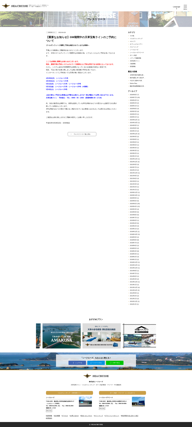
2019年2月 (133, 226)
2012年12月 (134, 287)
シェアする (78, 363)
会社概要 (57, 416)
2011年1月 (133, 304)
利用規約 (49, 418)
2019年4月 (133, 223)
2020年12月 (134, 192)
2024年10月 (134, 122)
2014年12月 (134, 268)
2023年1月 (133, 156)
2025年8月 (133, 108)
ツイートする (97, 363)
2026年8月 (133, 94)
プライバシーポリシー (112, 416)
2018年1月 (133, 259)
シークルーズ (134, 49)
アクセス (65, 416)
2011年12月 (133, 301)
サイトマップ (98, 416)
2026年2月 (133, 103)
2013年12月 (134, 282)
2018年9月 (133, 237)
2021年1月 (133, 189)
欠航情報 (133, 63)
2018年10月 (134, 234)
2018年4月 (133, 251)
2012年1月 (133, 298)
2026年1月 (133, 105)
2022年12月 (134, 159)
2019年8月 (133, 214)
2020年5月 (133, 203)
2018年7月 (133, 242)
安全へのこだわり (86, 416)
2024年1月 (133, 131)
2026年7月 (133, 97)
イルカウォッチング (136, 38)
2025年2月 (133, 114)
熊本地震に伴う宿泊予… (137, 77)
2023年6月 (133, 142)
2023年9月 (133, 136)
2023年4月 (133, 147)
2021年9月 (133, 175)
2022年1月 (133, 170)
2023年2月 (133, 153)
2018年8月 (133, 240)
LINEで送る (116, 363)
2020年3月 (133, 209)
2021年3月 (133, 184)
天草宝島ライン (135, 61)
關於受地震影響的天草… (137, 86)
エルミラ (133, 41)
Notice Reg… (134, 83)
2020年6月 (133, 200)
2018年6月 (133, 245)
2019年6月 (133, 220)
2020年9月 (133, 198)
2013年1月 (133, 284)
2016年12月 (134, 262)
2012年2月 (133, 295)
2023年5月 (133, 145)
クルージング (134, 47)
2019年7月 (133, 217)
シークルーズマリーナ (137, 52)
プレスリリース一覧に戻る (82, 134)
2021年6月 (133, 178)
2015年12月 (134, 265)
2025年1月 (133, 117)
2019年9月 (133, 212)
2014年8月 (133, 270)
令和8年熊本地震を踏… (137, 75)
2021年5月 (133, 181)
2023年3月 (133, 150)
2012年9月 (133, 293)
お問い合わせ (74, 416)
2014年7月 (133, 273)
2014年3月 (133, 279)
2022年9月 (133, 164)
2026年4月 (133, 100)
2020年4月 (133, 206)
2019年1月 (133, 228)
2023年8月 (133, 139)
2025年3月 (133, 111)
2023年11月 (133, 133)
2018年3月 (133, 254)
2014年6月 (133, 276)
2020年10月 (134, 195)
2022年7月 (133, 167)
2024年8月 (133, 128)
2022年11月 (133, 161)
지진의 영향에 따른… (136, 80)
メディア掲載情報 (135, 58)
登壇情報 (133, 66)
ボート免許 (133, 55)
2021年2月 (133, 187)
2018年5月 (133, 248)
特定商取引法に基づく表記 (130, 416)
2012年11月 (133, 290)
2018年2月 (133, 256)
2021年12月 (134, 173)
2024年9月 (133, 125)
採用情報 (49, 416)
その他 (132, 35)
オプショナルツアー (136, 44)
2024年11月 (133, 119)
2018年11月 (133, 231)
